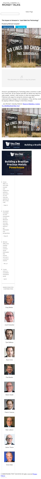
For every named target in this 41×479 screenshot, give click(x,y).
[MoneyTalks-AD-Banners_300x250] (17, 175)
